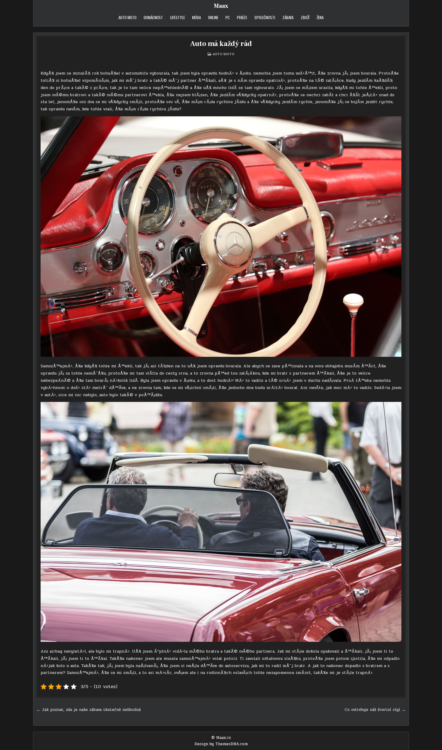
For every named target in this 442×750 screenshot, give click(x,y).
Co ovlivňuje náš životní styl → (375, 710)
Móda (196, 17)
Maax (221, 6)
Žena (320, 17)
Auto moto (127, 17)
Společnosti (264, 17)
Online (213, 17)
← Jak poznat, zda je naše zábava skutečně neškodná (88, 710)
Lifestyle (177, 17)
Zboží (305, 17)
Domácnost (153, 17)
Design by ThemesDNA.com (221, 744)
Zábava (287, 17)
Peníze (242, 17)
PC (228, 17)
